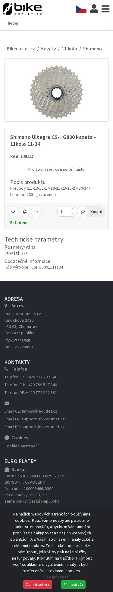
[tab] (83, 9)
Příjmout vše (73, 584)
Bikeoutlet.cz (21, 49)
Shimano (92, 49)
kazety (48, 49)
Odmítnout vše (38, 584)
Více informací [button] (56, 577)
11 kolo (69, 49)
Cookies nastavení (22, 446)
